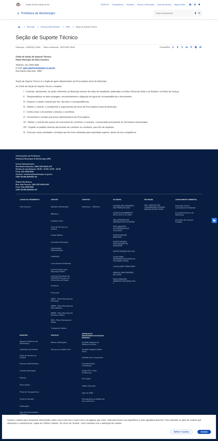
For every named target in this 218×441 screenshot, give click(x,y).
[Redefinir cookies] (199, 5)
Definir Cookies (181, 432)
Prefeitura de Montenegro (38, 13)
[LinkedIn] (187, 47)
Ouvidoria (130, 5)
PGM (68, 27)
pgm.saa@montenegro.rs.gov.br (39, 68)
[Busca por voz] (195, 13)
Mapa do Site (179, 5)
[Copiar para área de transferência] (200, 47)
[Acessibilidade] (195, 5)
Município (31, 27)
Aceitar (204, 432)
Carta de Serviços (164, 5)
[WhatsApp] (173, 47)
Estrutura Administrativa (50, 27)
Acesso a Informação (145, 5)
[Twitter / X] (182, 47)
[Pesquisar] (199, 13)
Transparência (118, 5)
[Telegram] (196, 47)
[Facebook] (178, 47)
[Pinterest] (191, 47)
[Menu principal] (18, 13)
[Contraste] (190, 5)
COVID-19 (105, 5)
